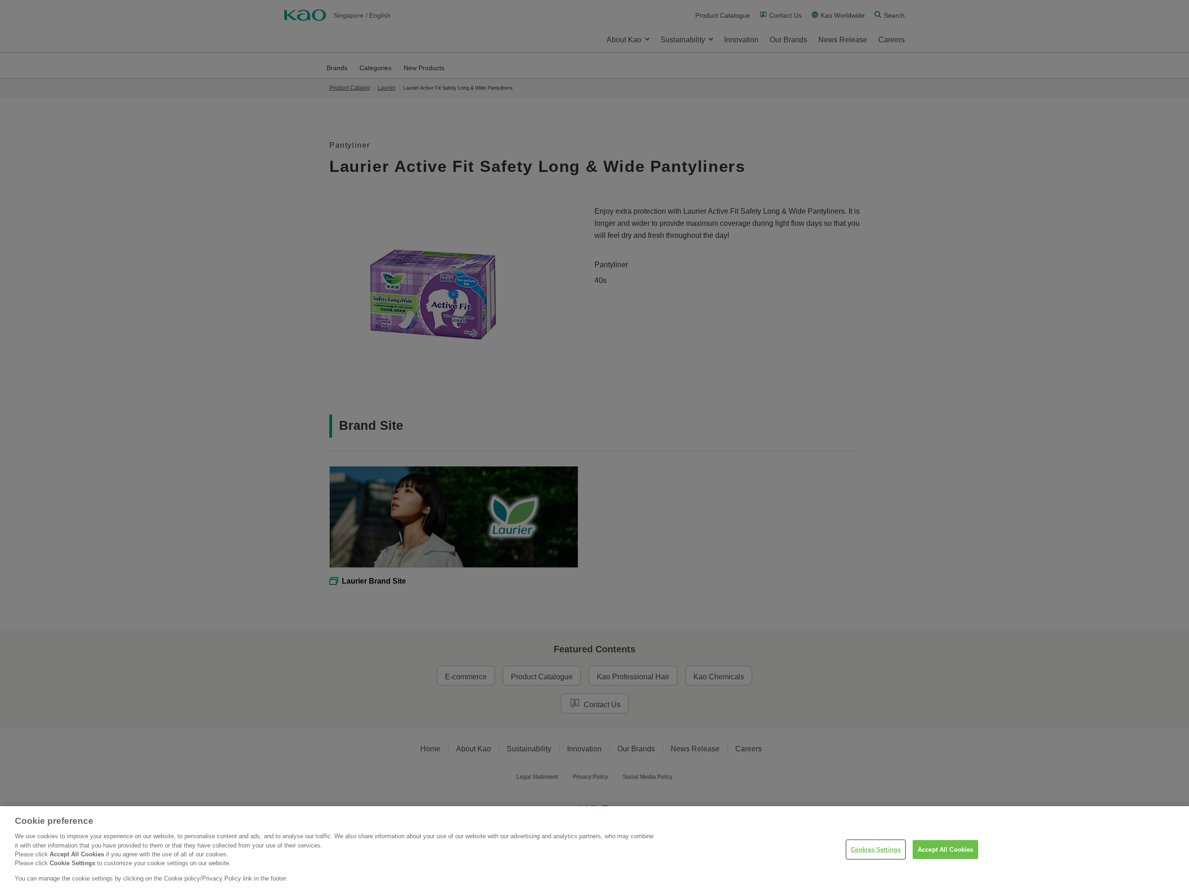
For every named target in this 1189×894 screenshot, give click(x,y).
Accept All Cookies (945, 849)
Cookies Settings (876, 849)
